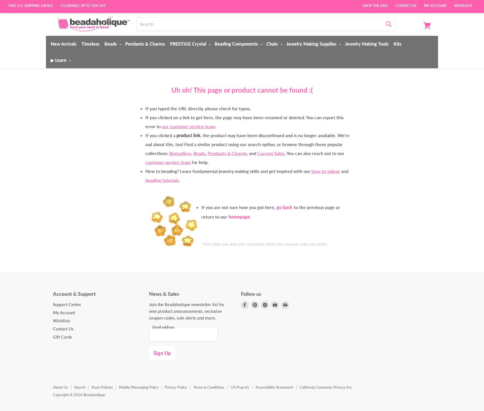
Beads (111, 43)
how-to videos (325, 171)
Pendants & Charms (145, 43)
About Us (60, 387)
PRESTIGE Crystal (188, 43)
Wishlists (463, 5)
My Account (435, 5)
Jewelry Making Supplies (312, 43)
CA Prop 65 (240, 387)
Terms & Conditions (208, 387)
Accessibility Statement (274, 387)
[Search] (388, 24)
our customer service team (188, 126)
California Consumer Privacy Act (325, 387)
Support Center (67, 304)
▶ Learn (59, 60)
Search (79, 387)
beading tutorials (162, 180)
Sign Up (162, 353)
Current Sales (271, 153)
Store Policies (102, 387)
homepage (239, 216)
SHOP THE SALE (375, 5)
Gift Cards (62, 336)
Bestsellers (180, 153)
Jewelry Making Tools (366, 43)
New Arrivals (63, 43)
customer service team (168, 162)
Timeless (90, 43)
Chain (272, 43)
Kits (397, 43)
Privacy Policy (176, 387)
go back (284, 207)
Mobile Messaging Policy (139, 387)
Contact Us (405, 5)
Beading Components (237, 43)
